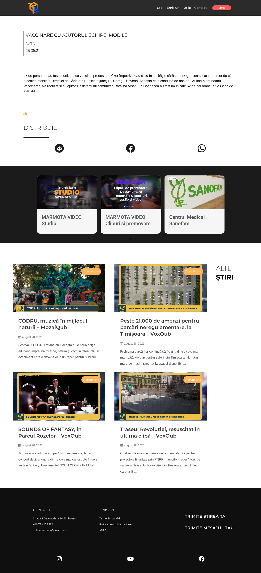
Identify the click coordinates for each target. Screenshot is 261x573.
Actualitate (91, 271)
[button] (59, 148)
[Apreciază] (25, 114)
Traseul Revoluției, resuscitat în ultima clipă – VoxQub (160, 432)
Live (221, 7)
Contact (200, 8)
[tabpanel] (67, 205)
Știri (160, 8)
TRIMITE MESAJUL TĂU (209, 528)
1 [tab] (130, 239)
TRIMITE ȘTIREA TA (205, 516)
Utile (187, 8)
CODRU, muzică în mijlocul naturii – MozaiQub (52, 324)
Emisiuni (173, 8)
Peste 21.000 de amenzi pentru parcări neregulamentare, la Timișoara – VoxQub (159, 327)
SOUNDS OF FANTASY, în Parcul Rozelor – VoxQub (50, 432)
